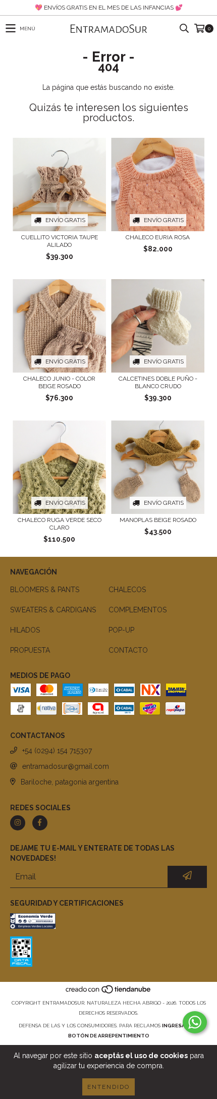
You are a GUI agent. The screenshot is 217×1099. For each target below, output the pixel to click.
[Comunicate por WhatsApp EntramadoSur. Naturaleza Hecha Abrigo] (195, 1022)
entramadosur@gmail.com (65, 766)
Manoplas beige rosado (158, 520)
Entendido (108, 1086)
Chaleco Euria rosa (158, 237)
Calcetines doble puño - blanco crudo (158, 382)
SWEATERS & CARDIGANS (53, 610)
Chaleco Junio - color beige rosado (59, 382)
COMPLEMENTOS (137, 610)
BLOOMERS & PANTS (44, 590)
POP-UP (121, 630)
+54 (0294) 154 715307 (57, 751)
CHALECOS (127, 590)
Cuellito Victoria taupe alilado (59, 241)
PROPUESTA (30, 650)
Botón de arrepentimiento (108, 1035)
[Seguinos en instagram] (17, 822)
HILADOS (25, 630)
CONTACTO (128, 650)
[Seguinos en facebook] (39, 822)
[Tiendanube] (109, 993)
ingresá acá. (180, 1025)
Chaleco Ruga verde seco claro (59, 523)
